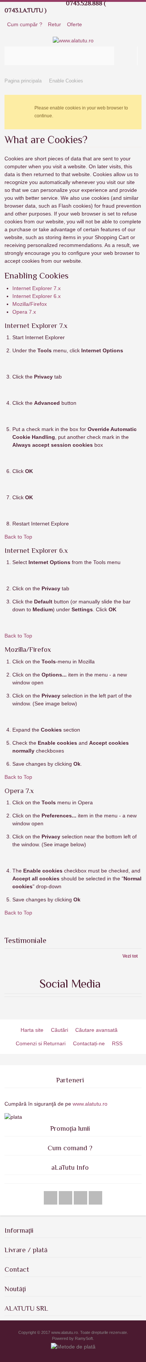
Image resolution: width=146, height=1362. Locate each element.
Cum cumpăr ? (24, 24)
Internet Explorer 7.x (36, 288)
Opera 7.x (24, 312)
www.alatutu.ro (89, 1104)
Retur (54, 24)
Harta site (32, 1030)
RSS (117, 1043)
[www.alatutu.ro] (73, 41)
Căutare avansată (96, 1030)
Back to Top (18, 537)
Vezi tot (130, 956)
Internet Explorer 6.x (36, 296)
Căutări (59, 1030)
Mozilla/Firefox (29, 304)
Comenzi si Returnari (41, 1043)
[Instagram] (81, 1198)
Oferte (74, 24)
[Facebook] (51, 1198)
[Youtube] (66, 1198)
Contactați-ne (89, 1043)
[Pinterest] (95, 1198)
